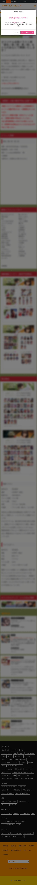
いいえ (16, 32)
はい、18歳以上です (27, 32)
